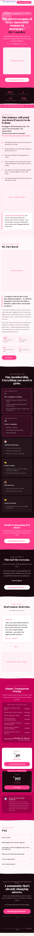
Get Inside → (9, 357)
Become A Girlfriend (24, 2)
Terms (17, 929)
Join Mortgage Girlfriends (17, 764)
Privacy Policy (29, 928)
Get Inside (17, 787)
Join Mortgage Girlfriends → (17, 80)
